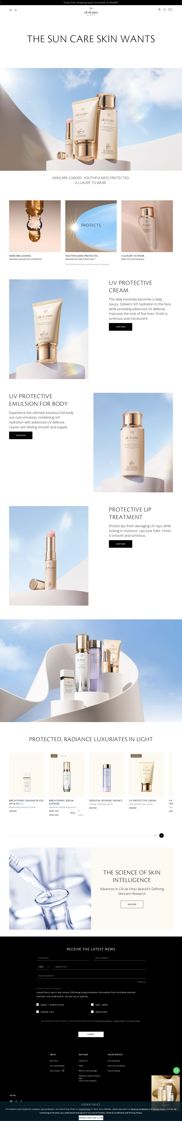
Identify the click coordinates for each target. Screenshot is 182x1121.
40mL (73, 812)
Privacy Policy (159, 1109)
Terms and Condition (103, 1021)
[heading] (62, 1054)
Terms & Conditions (139, 1109)
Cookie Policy (85, 1109)
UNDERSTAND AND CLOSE (91, 1118)
